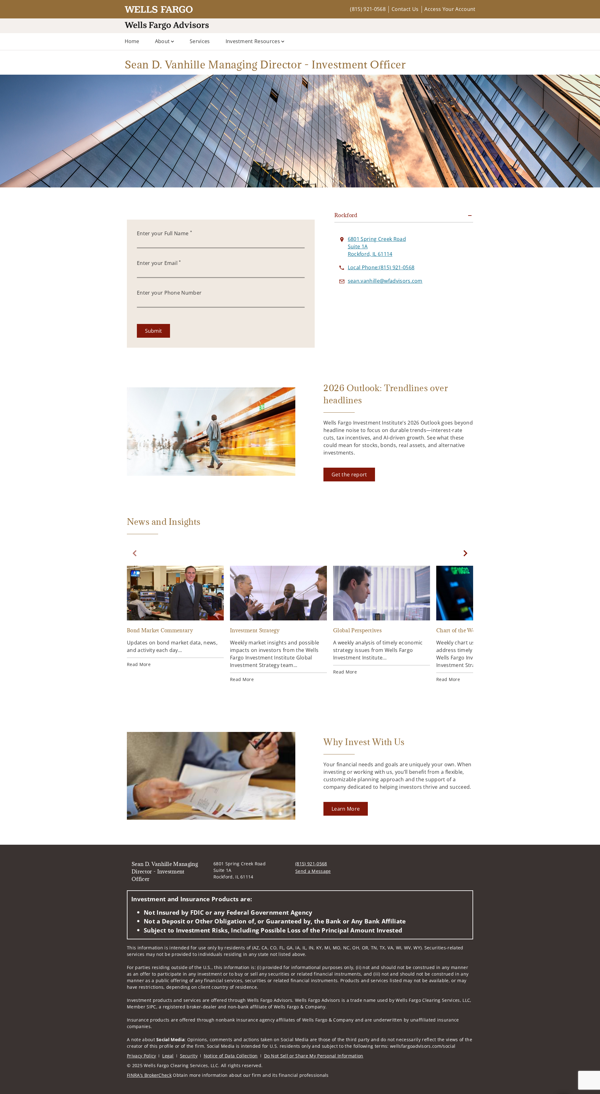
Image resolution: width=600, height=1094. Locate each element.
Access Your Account (449, 9)
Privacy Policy (141, 1056)
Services (200, 41)
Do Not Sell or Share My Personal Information (313, 1056)
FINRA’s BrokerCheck (149, 1075)
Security (189, 1056)
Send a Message (313, 871)
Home (132, 41)
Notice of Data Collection (231, 1056)
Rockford (346, 215)
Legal (168, 1056)
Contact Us (405, 9)
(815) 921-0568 (367, 9)
